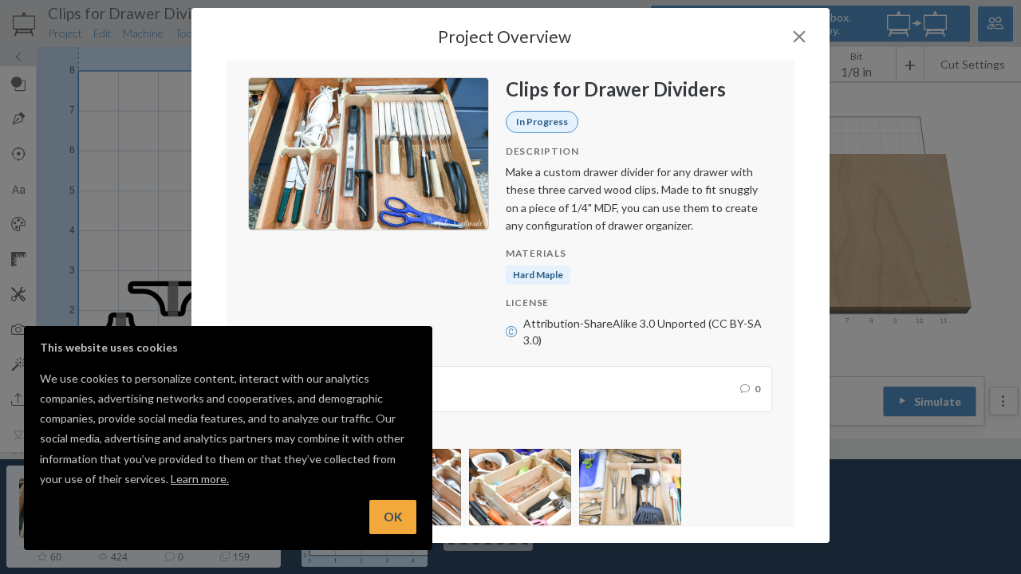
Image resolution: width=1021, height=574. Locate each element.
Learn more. (200, 479)
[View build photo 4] (630, 487)
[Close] (799, 36)
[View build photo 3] (520, 487)
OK (393, 516)
